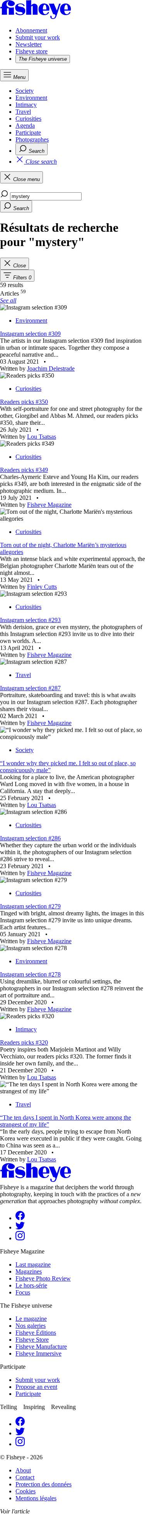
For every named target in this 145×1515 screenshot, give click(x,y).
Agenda (25, 125)
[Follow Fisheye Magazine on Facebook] (20, 1218)
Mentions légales (35, 1498)
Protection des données (43, 1484)
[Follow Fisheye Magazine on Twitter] (20, 1227)
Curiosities (28, 118)
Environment (31, 97)
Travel (23, 111)
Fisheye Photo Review (43, 1278)
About (23, 1470)
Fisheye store (31, 51)
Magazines (28, 1271)
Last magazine (33, 1264)
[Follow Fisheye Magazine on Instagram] (20, 1238)
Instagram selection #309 (30, 333)
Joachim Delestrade (51, 368)
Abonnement (31, 30)
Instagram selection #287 (30, 688)
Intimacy (26, 104)
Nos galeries (30, 1325)
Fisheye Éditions (35, 1332)
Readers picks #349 (24, 470)
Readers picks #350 (24, 401)
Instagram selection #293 (30, 620)
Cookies (25, 1491)
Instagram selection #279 (30, 906)
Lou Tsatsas (41, 436)
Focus (22, 1292)
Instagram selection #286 (30, 838)
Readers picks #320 (24, 1042)
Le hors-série (31, 1285)
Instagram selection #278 (30, 974)
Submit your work (37, 37)
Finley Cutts (42, 586)
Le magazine (31, 1318)
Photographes (32, 139)
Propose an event (36, 1386)
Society (24, 90)
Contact (24, 1477)
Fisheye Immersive (38, 1353)
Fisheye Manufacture (41, 1346)
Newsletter (28, 44)
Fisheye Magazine (49, 504)
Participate (28, 132)
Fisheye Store (32, 1339)
